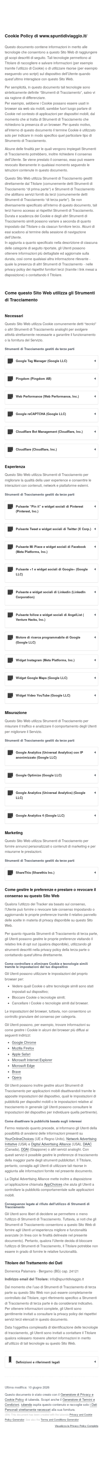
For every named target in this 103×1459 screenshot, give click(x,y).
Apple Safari (21, 1054)
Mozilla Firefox (23, 1048)
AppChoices (53, 1184)
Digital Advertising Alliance (51, 1144)
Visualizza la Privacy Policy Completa (76, 1425)
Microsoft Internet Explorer (32, 1059)
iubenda (26, 1404)
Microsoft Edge (23, 1065)
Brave (16, 1071)
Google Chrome (24, 1042)
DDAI (25, 1149)
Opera (17, 1077)
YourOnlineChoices (19, 1138)
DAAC (87, 1144)
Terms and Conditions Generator (60, 1419)
